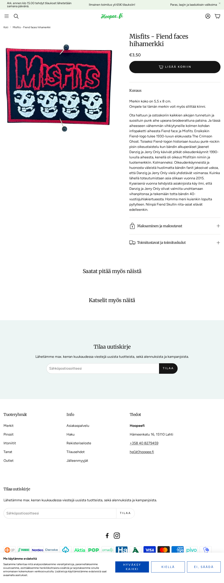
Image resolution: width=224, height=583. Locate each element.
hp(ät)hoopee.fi (142, 452)
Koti (6, 27)
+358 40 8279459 (144, 443)
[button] (7, 16)
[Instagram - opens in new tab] (117, 536)
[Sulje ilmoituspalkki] (219, 3)
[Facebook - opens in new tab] (107, 536)
